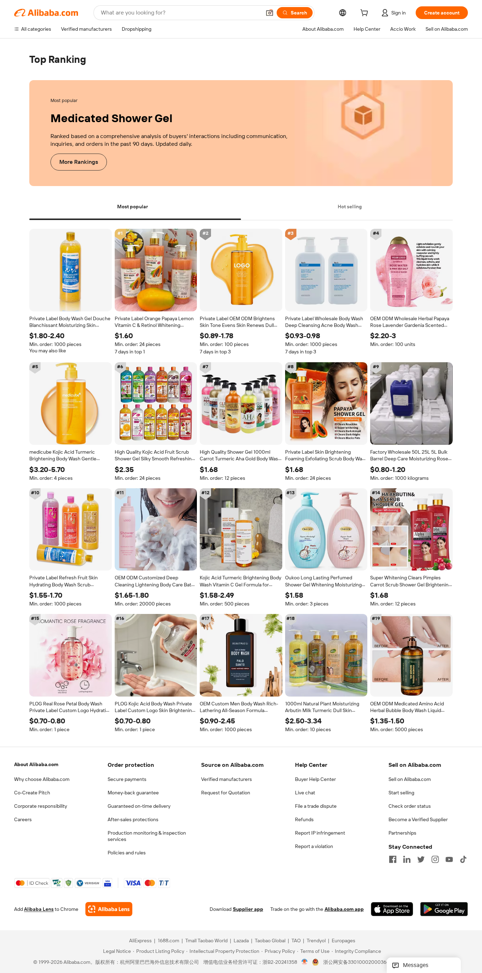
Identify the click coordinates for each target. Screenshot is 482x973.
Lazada (241, 941)
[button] (269, 12)
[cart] (365, 14)
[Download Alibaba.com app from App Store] (392, 909)
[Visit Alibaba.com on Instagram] (435, 859)
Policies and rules (127, 852)
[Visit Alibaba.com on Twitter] (421, 859)
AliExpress (140, 941)
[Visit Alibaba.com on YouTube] (449, 859)
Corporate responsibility (40, 806)
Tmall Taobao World (206, 941)
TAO (296, 941)
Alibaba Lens (39, 909)
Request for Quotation (225, 792)
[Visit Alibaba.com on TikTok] (463, 859)
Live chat (305, 792)
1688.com (168, 941)
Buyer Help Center (315, 779)
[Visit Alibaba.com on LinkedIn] (407, 859)
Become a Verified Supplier (418, 819)
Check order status (409, 806)
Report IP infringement (320, 833)
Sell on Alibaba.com (409, 779)
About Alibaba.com (36, 764)
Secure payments (127, 779)
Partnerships (402, 833)
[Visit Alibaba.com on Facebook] (392, 859)
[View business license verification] (304, 962)
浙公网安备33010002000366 (356, 962)
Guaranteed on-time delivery (139, 806)
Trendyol (316, 941)
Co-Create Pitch (32, 792)
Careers (23, 819)
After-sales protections (133, 819)
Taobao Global (270, 941)
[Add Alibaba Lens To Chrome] (108, 909)
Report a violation (314, 846)
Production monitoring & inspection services (147, 836)
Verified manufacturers (226, 779)
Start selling (401, 792)
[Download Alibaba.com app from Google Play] (444, 909)
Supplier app (248, 909)
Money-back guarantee (133, 792)
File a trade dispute (316, 806)
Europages (343, 941)
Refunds (304, 819)
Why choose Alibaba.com (42, 779)
